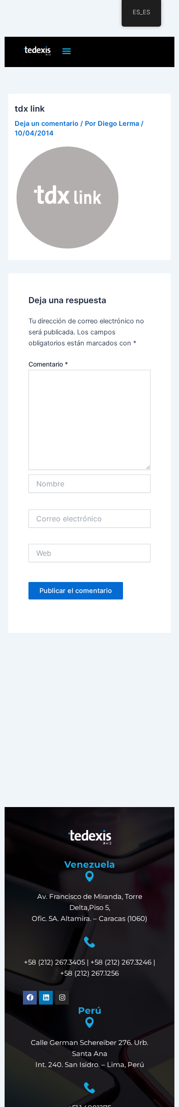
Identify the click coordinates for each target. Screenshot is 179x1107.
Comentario (48, 364)
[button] (66, 51)
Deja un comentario (46, 123)
